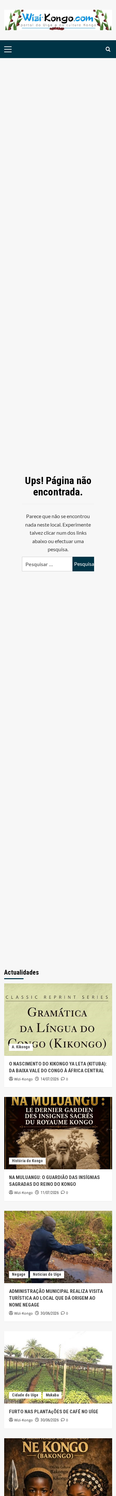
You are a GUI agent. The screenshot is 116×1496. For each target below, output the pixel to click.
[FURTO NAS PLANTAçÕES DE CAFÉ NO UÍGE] (58, 1367)
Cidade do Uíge (25, 1395)
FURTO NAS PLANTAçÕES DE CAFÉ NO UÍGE (53, 1412)
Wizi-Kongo (23, 1079)
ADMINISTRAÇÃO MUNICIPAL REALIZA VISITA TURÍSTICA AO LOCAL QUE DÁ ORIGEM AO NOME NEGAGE (56, 1298)
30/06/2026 (50, 1313)
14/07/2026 (50, 1079)
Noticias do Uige (47, 1274)
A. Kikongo (21, 1047)
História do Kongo (27, 1161)
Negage (18, 1274)
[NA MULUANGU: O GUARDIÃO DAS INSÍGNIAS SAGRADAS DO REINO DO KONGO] (58, 1133)
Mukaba (52, 1395)
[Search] (108, 49)
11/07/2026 (50, 1192)
